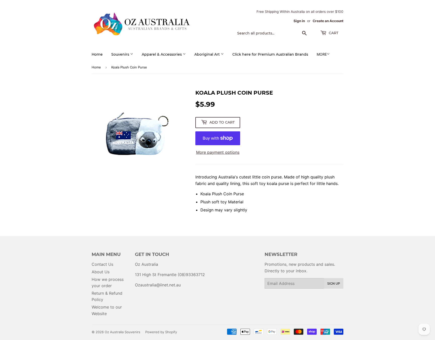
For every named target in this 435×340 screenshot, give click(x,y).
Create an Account (328, 21)
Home (97, 54)
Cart (333, 33)
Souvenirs (120, 54)
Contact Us (102, 264)
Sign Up (333, 283)
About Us (101, 271)
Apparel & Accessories (162, 54)
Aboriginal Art (207, 54)
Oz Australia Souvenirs (122, 332)
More (322, 54)
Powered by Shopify (161, 332)
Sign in (299, 21)
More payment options (217, 152)
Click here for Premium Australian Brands (270, 54)
